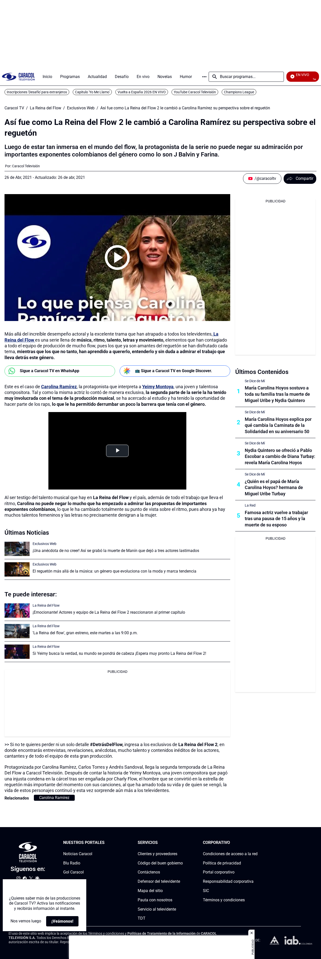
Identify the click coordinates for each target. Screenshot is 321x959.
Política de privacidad (222, 862)
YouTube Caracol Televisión (195, 92)
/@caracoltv (265, 178)
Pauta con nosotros (155, 899)
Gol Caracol (73, 872)
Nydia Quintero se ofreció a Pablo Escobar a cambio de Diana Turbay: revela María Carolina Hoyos (280, 456)
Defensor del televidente (159, 881)
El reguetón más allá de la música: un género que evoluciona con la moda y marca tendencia (114, 571)
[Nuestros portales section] (106, 842)
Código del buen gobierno (160, 862)
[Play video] (117, 257)
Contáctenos (149, 872)
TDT (141, 918)
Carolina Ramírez (59, 386)
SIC (206, 890)
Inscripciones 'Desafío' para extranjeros (37, 92)
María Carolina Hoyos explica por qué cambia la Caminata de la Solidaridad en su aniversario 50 (278, 425)
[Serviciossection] (181, 842)
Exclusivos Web (81, 108)
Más (204, 76)
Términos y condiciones (224, 899)
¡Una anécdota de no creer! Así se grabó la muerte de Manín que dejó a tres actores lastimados (116, 550)
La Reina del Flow (45, 108)
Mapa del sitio (150, 890)
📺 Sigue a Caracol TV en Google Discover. (173, 370)
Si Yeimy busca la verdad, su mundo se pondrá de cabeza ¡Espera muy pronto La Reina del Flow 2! (119, 653)
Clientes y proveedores (157, 853)
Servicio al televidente (157, 909)
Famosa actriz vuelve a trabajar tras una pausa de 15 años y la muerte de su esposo (276, 519)
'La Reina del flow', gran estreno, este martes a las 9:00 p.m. (85, 632)
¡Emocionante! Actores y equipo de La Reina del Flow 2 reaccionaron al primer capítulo (109, 612)
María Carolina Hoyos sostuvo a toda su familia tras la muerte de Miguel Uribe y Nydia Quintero (277, 394)
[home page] (18, 77)
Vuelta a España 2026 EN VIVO (142, 92)
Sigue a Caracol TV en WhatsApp (49, 370)
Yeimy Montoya (158, 386)
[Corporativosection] (256, 842)
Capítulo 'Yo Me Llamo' (92, 92)
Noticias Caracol (77, 853)
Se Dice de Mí (255, 381)
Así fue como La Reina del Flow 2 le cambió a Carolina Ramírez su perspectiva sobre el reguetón (185, 108)
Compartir (304, 178)
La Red (250, 505)
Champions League (239, 92)
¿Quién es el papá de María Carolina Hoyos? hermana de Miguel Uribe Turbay (274, 488)
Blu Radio (71, 862)
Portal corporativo (218, 872)
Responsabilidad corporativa (228, 881)
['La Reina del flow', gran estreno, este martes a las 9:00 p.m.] (17, 631)
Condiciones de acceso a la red (230, 853)
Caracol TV (14, 108)
